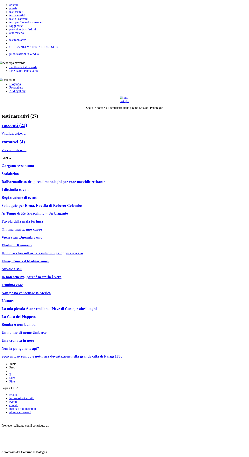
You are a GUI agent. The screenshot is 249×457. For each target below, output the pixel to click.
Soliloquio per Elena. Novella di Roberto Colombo (42, 205)
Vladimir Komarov (17, 245)
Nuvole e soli (12, 269)
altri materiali (17, 33)
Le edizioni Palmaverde (23, 70)
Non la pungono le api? (20, 348)
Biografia (15, 84)
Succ (12, 378)
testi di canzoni (18, 18)
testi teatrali (16, 11)
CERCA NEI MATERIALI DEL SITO (33, 47)
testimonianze (17, 40)
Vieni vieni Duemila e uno (22, 237)
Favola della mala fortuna (22, 221)
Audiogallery (17, 91)
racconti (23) (14, 125)
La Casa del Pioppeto (19, 317)
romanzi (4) (13, 141)
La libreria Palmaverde (23, 67)
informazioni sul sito (21, 398)
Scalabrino (10, 174)
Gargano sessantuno (18, 166)
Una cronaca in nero (18, 340)
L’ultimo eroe (12, 285)
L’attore (8, 301)
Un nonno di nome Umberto (24, 332)
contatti (13, 405)
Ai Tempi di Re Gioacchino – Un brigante (35, 213)
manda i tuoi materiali (22, 408)
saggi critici (16, 26)
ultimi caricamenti (20, 412)
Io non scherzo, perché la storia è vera (31, 277)
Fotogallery (16, 87)
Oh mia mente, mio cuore (22, 229)
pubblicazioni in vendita (24, 54)
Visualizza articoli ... (14, 133)
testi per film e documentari (26, 22)
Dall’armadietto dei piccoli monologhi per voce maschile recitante (53, 182)
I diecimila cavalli (15, 189)
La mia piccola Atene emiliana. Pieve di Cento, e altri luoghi (49, 309)
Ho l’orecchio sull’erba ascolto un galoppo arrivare (42, 253)
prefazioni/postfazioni (22, 29)
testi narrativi (17, 15)
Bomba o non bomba (19, 324)
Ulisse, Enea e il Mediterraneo (25, 261)
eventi (13, 401)
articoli (13, 4)
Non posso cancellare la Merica (26, 293)
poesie (13, 8)
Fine (12, 381)
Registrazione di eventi (19, 197)
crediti (13, 394)
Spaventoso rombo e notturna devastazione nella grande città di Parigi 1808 (62, 356)
